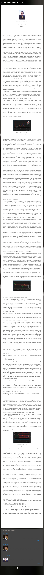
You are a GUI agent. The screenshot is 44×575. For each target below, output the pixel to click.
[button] (40, 8)
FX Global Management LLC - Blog (13, 2)
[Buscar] (42, 3)
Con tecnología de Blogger (22, 567)
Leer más (39, 540)
